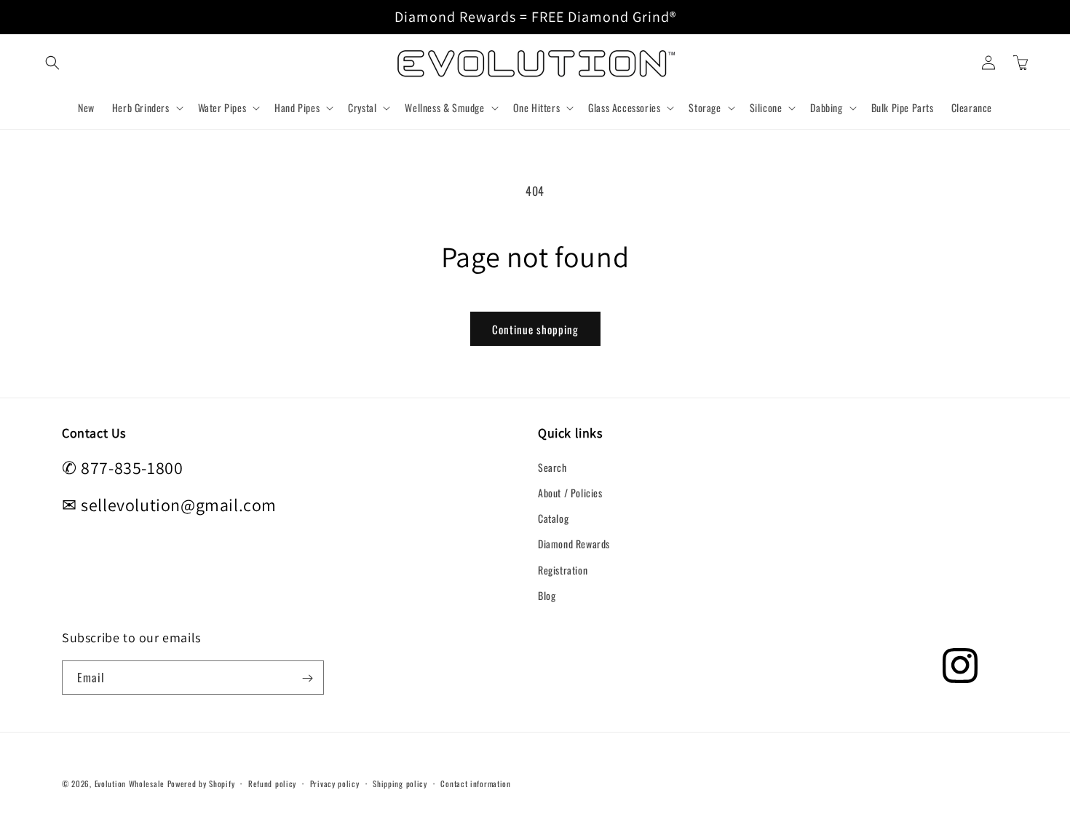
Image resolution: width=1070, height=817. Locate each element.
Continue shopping (535, 329)
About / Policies (570, 492)
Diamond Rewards (574, 543)
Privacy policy (335, 783)
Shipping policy (400, 783)
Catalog (553, 517)
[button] (52, 63)
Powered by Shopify (201, 783)
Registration (562, 569)
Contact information (475, 783)
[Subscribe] (307, 678)
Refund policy (272, 783)
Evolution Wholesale (130, 783)
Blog (546, 594)
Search (552, 466)
